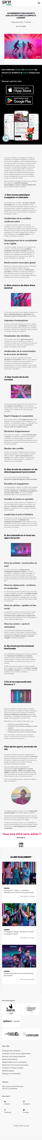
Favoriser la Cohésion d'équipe (12, 1068)
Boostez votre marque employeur (13, 1056)
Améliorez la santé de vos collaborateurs (16, 1053)
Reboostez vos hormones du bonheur (15, 1065)
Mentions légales (8, 1071)
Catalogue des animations (11, 1051)
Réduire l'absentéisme (9, 1059)
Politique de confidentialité (11, 1073)
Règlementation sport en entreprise (14, 1062)
